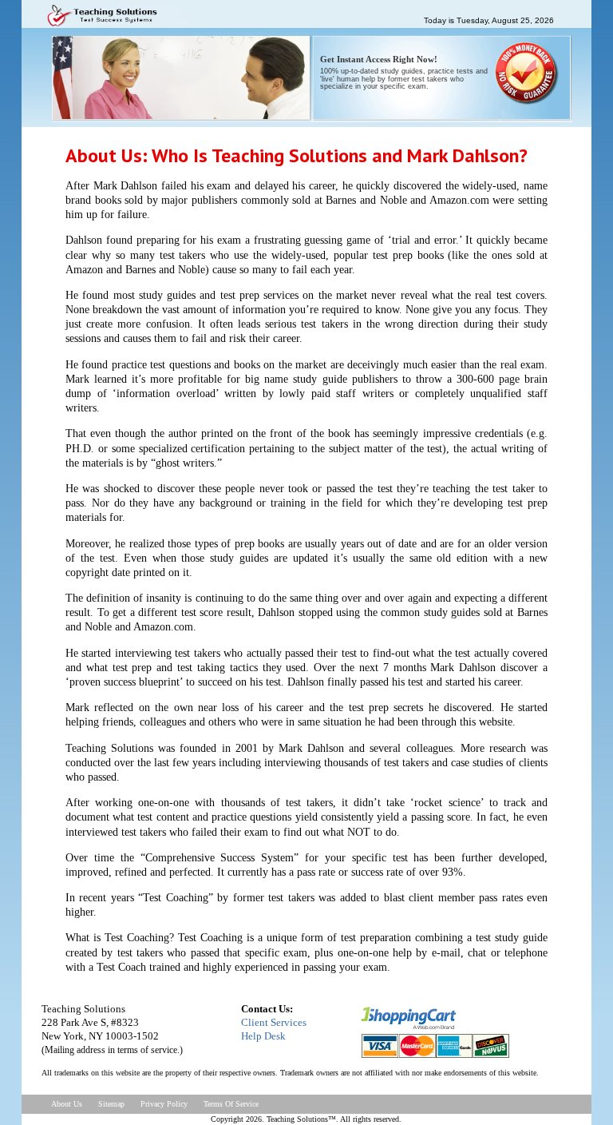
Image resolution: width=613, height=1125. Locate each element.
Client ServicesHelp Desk (273, 1029)
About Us (66, 1103)
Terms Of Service (231, 1103)
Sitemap (111, 1103)
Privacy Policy (164, 1103)
